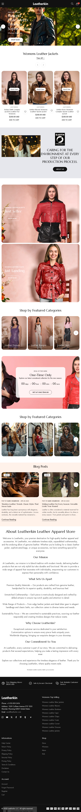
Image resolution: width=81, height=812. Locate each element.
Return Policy (6, 747)
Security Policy (7, 757)
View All (39, 58)
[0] (77, 4)
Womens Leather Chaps (50, 716)
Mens (44, 750)
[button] (78, 26)
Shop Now (15, 40)
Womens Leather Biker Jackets (53, 702)
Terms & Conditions (8, 764)
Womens (45, 747)
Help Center (6, 743)
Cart (3, 795)
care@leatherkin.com (11, 712)
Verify (26, 807)
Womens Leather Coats (50, 720)
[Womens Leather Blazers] (14, 439)
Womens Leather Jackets (51, 731)
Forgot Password (8, 787)
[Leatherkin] (40, 3)
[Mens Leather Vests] (66, 439)
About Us (60, 169)
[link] (21, 146)
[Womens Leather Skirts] (66, 333)
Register (4, 791)
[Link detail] (40, 214)
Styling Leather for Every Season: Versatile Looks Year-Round (60, 505)
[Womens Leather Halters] (40, 439)
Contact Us (5, 772)
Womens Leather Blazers (51, 706)
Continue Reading (9, 519)
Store (44, 743)
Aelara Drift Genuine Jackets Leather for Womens (12, 112)
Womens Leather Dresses (51, 727)
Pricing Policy (6, 761)
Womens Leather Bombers (51, 709)
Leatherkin (14, 107)
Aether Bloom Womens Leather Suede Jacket (38, 111)
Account (4, 784)
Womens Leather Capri (50, 713)
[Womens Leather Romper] (40, 333)
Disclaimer (5, 768)
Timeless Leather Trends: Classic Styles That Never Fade (20, 505)
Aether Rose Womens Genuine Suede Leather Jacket (65, 112)
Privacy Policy (6, 750)
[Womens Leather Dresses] (14, 333)
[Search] (72, 4)
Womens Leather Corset (50, 723)
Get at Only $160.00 (40, 392)
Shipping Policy (7, 754)
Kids (43, 754)
